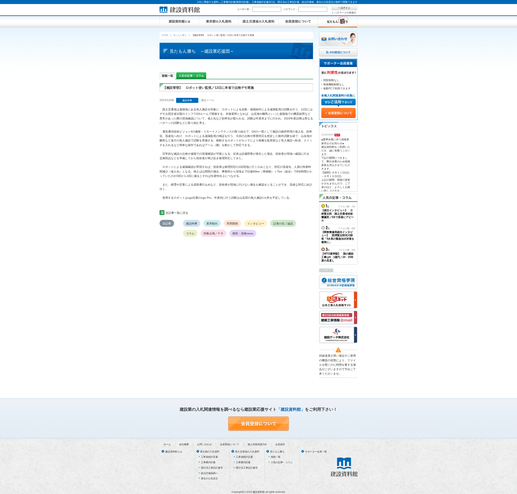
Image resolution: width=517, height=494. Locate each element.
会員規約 (280, 444)
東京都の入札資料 (210, 451)
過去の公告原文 (209, 478)
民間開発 (232, 223)
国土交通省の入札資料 (247, 451)
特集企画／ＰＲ (213, 233)
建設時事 (191, 223)
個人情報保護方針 (257, 444)
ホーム (167, 444)
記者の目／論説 (283, 223)
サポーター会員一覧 (316, 451)
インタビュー (255, 223)
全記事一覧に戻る (177, 212)
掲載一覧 (276, 456)
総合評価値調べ (209, 473)
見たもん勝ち (277, 451)
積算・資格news (242, 233)
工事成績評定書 (209, 456)
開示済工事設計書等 (212, 467)
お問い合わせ (204, 444)
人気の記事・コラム (282, 462)
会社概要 (184, 444)
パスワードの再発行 (345, 12)
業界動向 (212, 223)
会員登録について (229, 444)
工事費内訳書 (208, 462)
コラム (190, 233)
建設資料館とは (173, 451)
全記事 (167, 223)
